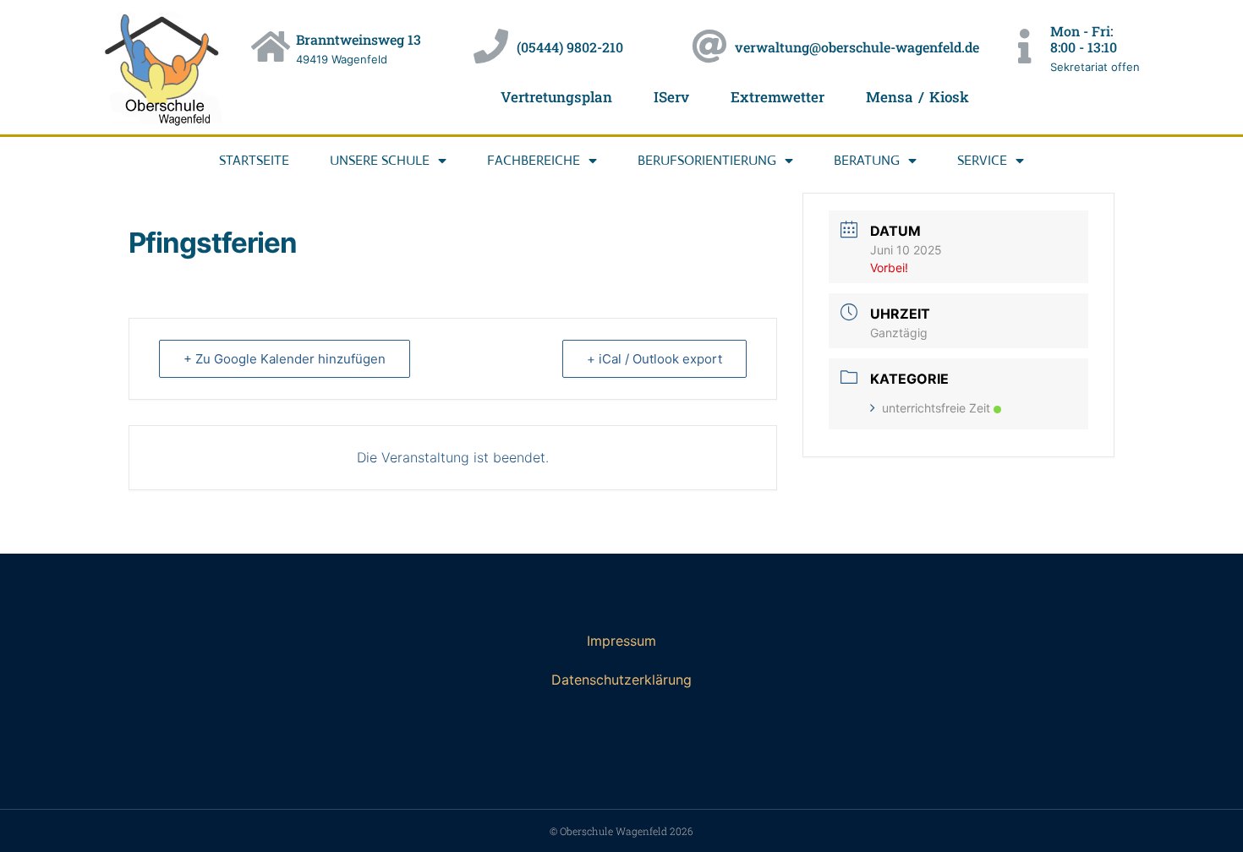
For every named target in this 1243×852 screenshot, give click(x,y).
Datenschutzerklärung (621, 679)
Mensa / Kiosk (917, 96)
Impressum (621, 640)
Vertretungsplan (556, 96)
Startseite (254, 160)
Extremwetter (777, 96)
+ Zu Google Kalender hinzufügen (284, 359)
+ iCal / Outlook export (654, 359)
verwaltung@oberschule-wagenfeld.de (857, 47)
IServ (671, 96)
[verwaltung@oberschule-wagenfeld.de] (709, 46)
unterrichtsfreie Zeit (936, 408)
